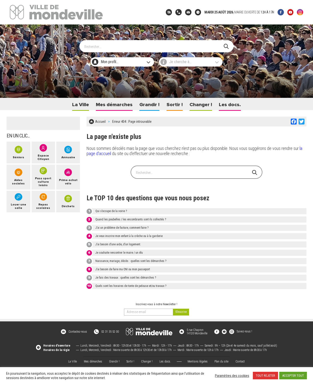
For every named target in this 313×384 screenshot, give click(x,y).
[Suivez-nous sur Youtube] (290, 12)
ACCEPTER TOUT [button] (293, 375)
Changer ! (201, 105)
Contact (240, 361)
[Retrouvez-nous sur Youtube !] (224, 331)
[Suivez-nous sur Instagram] (300, 12)
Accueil (100, 122)
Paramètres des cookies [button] (232, 375)
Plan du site (221, 361)
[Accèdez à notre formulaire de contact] (188, 12)
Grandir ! (149, 105)
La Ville (80, 105)
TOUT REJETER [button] (265, 375)
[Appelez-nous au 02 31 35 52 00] (178, 12)
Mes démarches (114, 105)
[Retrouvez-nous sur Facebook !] (216, 331)
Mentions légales (198, 361)
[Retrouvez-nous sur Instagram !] (231, 331)
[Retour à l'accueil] (149, 331)
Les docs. (230, 105)
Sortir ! (175, 105)
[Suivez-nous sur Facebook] (281, 12)
